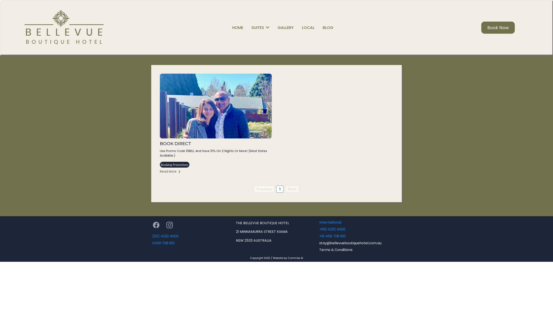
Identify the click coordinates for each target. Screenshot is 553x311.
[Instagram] (169, 225)
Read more (168, 171)
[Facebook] (156, 225)
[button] (267, 27)
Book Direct (175, 143)
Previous (264, 189)
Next (292, 189)
